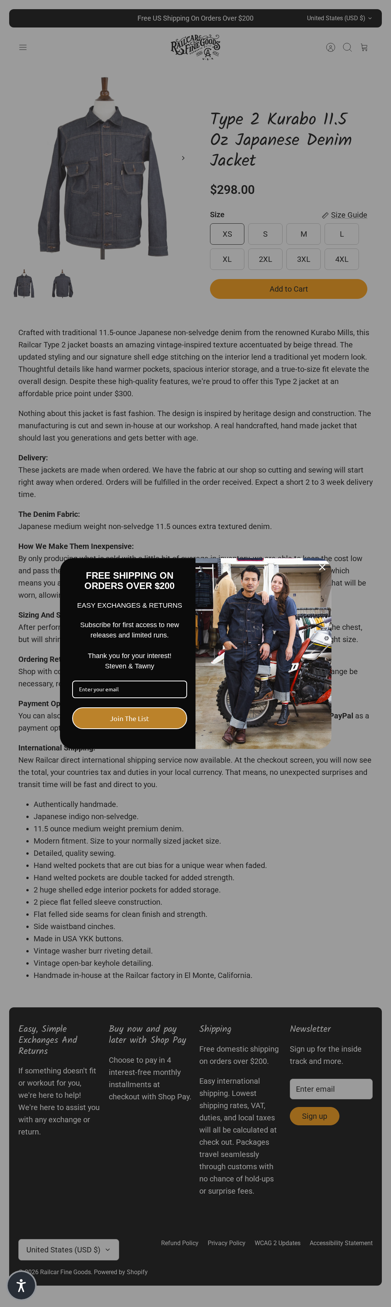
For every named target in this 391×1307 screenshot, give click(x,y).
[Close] (322, 567)
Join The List (129, 718)
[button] (21, 1285)
